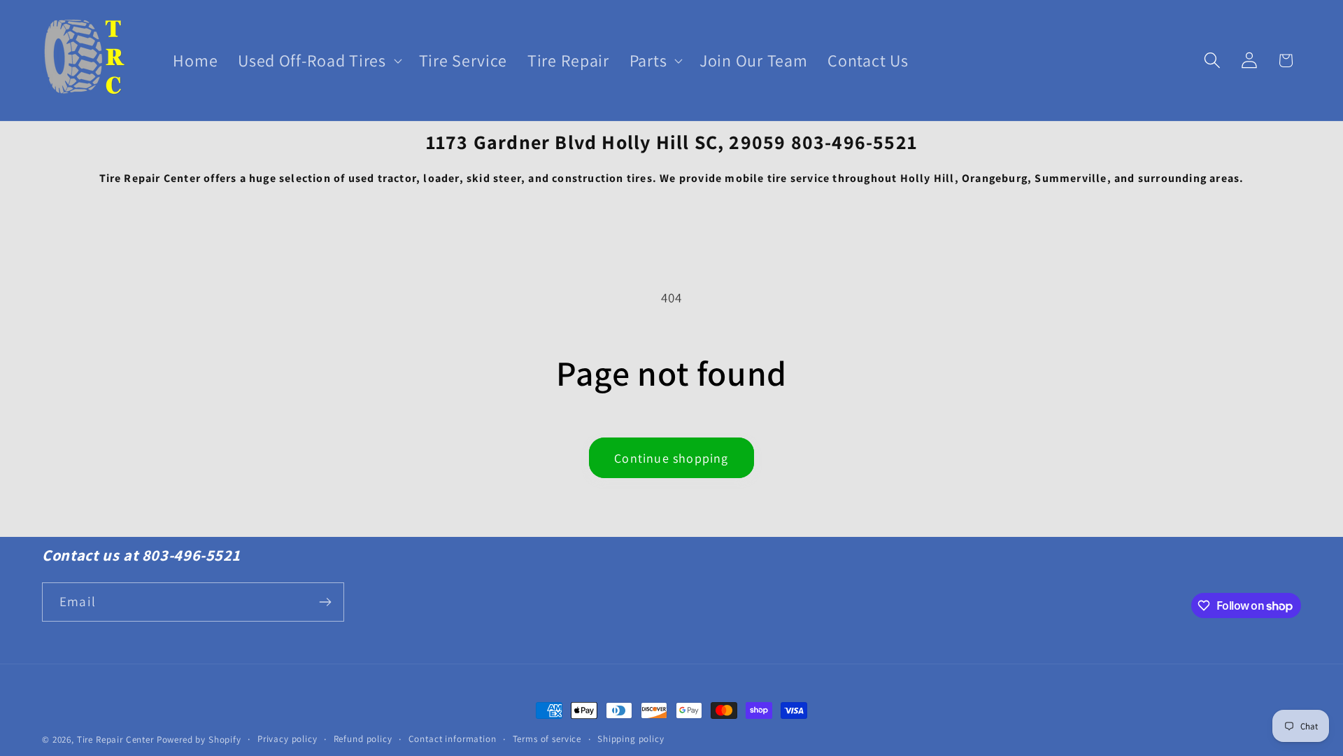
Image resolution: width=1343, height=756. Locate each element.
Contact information (452, 739)
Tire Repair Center (115, 740)
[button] (318, 60)
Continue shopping (671, 458)
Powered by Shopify (199, 740)
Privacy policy (287, 739)
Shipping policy (631, 739)
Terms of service (547, 739)
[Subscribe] (324, 602)
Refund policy (363, 739)
